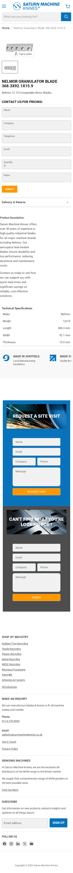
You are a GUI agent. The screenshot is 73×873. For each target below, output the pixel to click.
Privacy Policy (10, 748)
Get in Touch (9, 741)
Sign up (58, 823)
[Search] (66, 16)
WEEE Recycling (11, 664)
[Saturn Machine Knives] (36, 6)
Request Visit (36, 491)
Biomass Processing (13, 669)
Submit (9, 189)
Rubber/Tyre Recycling (15, 643)
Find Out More (10, 789)
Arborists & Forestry (13, 680)
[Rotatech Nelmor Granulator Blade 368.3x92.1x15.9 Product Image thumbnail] (10, 67)
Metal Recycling (11, 659)
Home (6, 28)
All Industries (9, 686)
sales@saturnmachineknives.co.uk (22, 734)
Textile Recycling (11, 648)
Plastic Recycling (11, 654)
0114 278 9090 (10, 721)
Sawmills (7, 674)
